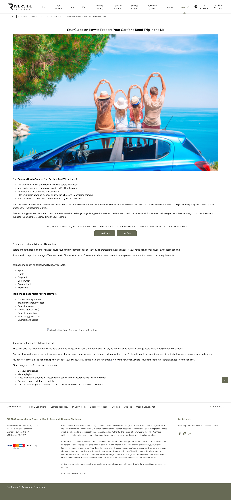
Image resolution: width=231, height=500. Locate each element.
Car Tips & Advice (52, 16)
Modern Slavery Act (145, 406)
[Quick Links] (225, 380)
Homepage (33, 16)
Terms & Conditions (36, 406)
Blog (41, 16)
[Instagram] (185, 434)
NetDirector (13, 487)
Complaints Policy (59, 406)
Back (12, 16)
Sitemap (116, 406)
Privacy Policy (79, 406)
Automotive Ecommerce (33, 487)
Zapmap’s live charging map (96, 359)
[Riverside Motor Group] (20, 6)
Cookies (128, 406)
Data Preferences (98, 406)
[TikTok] (190, 434)
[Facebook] (180, 434)
